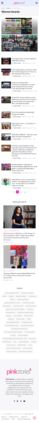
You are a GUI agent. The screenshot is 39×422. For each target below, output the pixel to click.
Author (4, 296)
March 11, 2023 (27, 158)
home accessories (31, 306)
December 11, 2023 (28, 91)
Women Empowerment (25, 351)
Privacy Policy (5, 419)
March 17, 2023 (27, 139)
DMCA (13, 419)
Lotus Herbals (18, 315)
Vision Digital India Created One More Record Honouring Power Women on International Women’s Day (24, 72)
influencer (30, 309)
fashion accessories (22, 299)
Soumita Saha (22, 345)
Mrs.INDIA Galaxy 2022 (11, 325)
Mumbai (13, 335)
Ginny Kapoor (7, 306)
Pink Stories (17, 63)
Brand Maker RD (29, 414)
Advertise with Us (14, 417)
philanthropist (7, 341)
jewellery (8, 315)
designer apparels (21, 296)
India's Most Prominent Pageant (15, 309)
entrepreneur (32, 296)
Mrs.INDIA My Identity (27, 325)
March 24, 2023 (27, 128)
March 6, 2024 (27, 63)
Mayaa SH (11, 319)
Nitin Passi (32, 338)
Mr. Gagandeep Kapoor (13, 322)
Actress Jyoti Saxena (28, 293)
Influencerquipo (10, 312)
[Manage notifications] (34, 417)
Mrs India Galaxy (30, 332)
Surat (30, 345)
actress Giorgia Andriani (12, 293)
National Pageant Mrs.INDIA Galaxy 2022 (15, 338)
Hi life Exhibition (18, 306)
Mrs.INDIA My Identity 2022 (19, 328)
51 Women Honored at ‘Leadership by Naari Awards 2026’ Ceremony (16, 46)
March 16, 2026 (7, 49)
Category (8, 8)
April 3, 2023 (27, 116)
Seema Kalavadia (24, 341)
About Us (4, 417)
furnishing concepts (28, 302)
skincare (33, 341)
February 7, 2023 (28, 173)
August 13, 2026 (8, 32)
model (29, 319)
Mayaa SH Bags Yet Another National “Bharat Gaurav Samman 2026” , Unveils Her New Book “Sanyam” (17, 28)
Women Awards (16, 8)
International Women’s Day (25, 312)
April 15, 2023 (27, 105)
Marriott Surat (28, 315)
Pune (14, 341)
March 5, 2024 (27, 76)
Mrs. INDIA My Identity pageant (13, 332)
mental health (20, 319)
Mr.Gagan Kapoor (27, 322)
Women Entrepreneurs (11, 230)
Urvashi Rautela (27, 348)
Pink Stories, (10, 379)
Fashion (12, 299)
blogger (11, 296)
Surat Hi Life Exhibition (13, 348)
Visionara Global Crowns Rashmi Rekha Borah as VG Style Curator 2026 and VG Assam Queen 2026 (19, 275)
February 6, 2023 (28, 187)
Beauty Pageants (9, 270)
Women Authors (7, 23)
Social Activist (11, 345)
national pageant (23, 335)
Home (3, 8)
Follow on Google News (24, 419)
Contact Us (24, 417)
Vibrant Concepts (11, 351)
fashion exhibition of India (12, 302)
